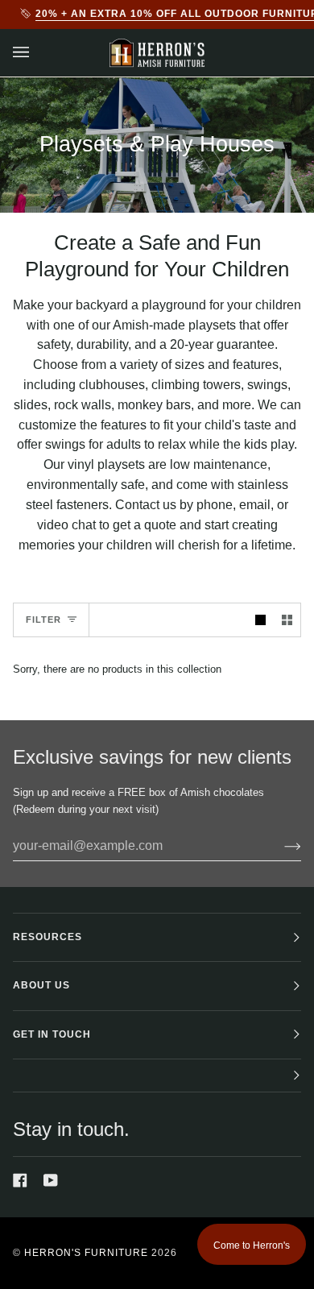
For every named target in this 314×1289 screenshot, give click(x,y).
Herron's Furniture (86, 1252)
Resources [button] (47, 937)
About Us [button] (41, 985)
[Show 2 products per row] (287, 619)
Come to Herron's (251, 1245)
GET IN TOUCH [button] (52, 1034)
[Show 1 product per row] (260, 619)
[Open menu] (37, 53)
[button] (157, 1075)
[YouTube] (50, 1180)
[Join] (279, 846)
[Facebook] (20, 1180)
